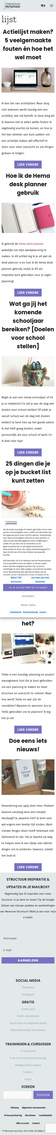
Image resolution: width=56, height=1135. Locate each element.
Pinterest (28, 987)
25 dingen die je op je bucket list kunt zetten (28, 472)
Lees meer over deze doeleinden (40, 579)
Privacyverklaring (30, 612)
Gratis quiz (28, 1009)
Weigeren (28, 596)
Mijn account (22, 1123)
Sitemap (15, 1107)
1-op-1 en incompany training (28, 1058)
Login (28, 1079)
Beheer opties (28, 605)
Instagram (28, 994)
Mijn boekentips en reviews (28, 1030)
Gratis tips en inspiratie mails (28, 1023)
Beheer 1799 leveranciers (16, 579)
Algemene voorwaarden (34, 1107)
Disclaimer (30, 1115)
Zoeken (43, 1095)
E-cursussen (28, 1051)
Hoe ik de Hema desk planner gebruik (28, 184)
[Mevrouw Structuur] (12, 6)
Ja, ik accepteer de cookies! (28, 587)
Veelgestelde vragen (28, 1065)
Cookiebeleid (15, 612)
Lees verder (27, 164)
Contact (43, 612)
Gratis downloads (28, 1016)
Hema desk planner (31, 244)
